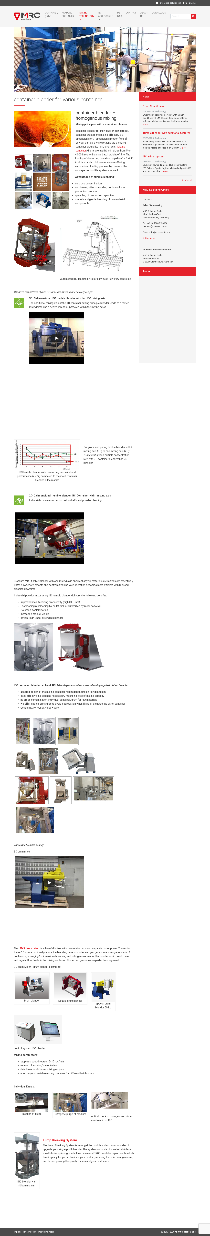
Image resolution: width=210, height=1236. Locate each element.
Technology (160, 111)
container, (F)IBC (51, 14)
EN (194, 3)
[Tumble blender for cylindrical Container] (44, 731)
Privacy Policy (29, 1232)
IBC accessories (105, 14)
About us (144, 14)
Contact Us (150, 238)
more (145, 124)
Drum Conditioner (153, 106)
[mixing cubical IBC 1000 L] (25, 761)
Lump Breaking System (60, 1140)
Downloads (159, 12)
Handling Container (68, 14)
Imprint (17, 1232)
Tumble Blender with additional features (166, 133)
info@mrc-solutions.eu (170, 3)
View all (188, 180)
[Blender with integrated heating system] (32, 790)
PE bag (119, 14)
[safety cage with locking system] (68, 731)
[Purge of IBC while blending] (35, 820)
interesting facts (46, 1232)
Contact (131, 12)
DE (190, 3)
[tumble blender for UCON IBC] (93, 788)
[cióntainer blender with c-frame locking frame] (78, 761)
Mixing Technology (86, 14)
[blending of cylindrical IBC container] (48, 761)
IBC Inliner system (153, 156)
